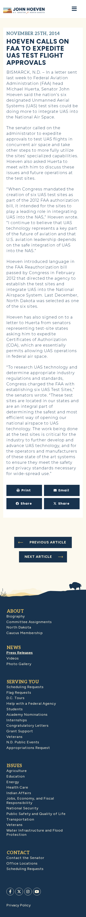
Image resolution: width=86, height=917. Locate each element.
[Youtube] (37, 891)
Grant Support (19, 731)
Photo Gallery (18, 664)
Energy (12, 782)
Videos (12, 658)
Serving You (23, 682)
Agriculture (16, 771)
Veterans (14, 737)
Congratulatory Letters (27, 725)
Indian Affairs (18, 793)
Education (15, 776)
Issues (14, 766)
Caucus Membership (24, 633)
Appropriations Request (28, 748)
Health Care (17, 787)
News (14, 647)
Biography (15, 616)
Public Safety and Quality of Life (36, 814)
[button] (24, 490)
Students (14, 709)
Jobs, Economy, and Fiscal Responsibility (30, 800)
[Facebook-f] (10, 891)
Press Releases (19, 652)
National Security (22, 808)
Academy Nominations (27, 714)
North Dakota (18, 627)
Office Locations (22, 863)
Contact (18, 853)
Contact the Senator (25, 858)
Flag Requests (18, 692)
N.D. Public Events (22, 742)
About (15, 611)
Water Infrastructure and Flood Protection (34, 832)
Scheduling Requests (25, 687)
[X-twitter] (19, 891)
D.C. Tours (15, 698)
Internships (16, 720)
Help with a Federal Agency (31, 703)
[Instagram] (28, 891)
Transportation (20, 819)
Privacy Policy (18, 905)
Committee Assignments (29, 622)
